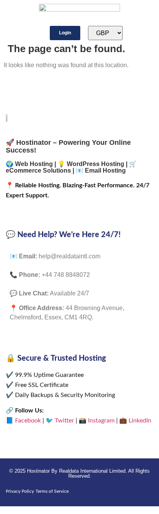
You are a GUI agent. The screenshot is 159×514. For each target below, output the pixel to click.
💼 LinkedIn (135, 420)
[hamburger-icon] (19, 33)
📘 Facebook (23, 420)
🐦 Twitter (60, 420)
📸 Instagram (97, 420)
